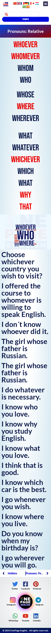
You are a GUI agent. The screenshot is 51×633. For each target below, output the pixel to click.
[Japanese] (33, 3)
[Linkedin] (36, 616)
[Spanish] (28, 6)
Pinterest (37, 588)
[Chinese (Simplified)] (15, 3)
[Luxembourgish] (37, 3)
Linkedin (37, 620)
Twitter (15, 588)
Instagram (11, 604)
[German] (26, 3)
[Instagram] (13, 600)
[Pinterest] (36, 584)
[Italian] (30, 3)
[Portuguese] (24, 6)
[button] (45, 3)
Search (25, 19)
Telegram (39, 604)
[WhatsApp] (15, 616)
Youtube (25, 620)
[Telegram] (38, 600)
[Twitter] (15, 584)
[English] (19, 3)
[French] (22, 3)
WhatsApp (13, 620)
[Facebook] (25, 584)
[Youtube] (25, 616)
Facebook (25, 588)
